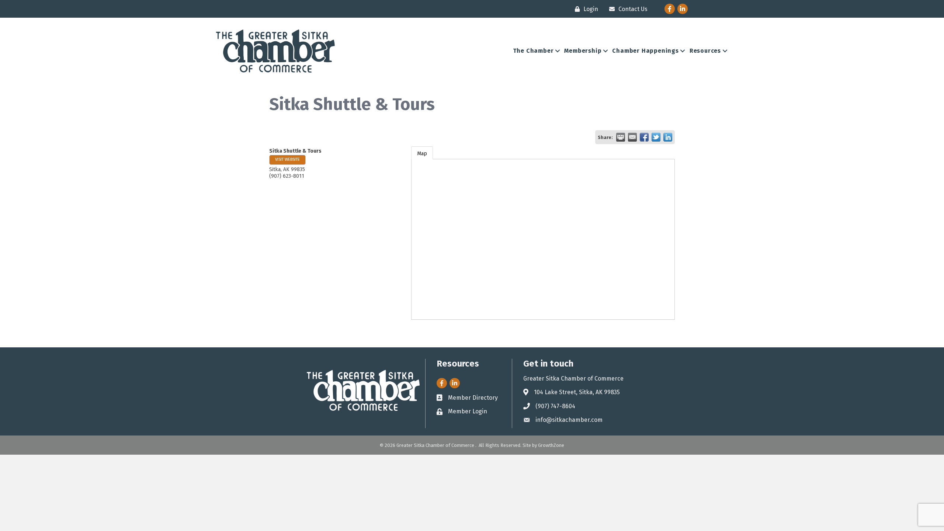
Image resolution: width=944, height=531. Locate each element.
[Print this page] (620, 137)
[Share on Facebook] (644, 137)
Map (422, 153)
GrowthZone (551, 445)
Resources (705, 50)
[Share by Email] (632, 137)
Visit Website (287, 159)
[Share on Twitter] (656, 137)
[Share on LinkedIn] (667, 137)
